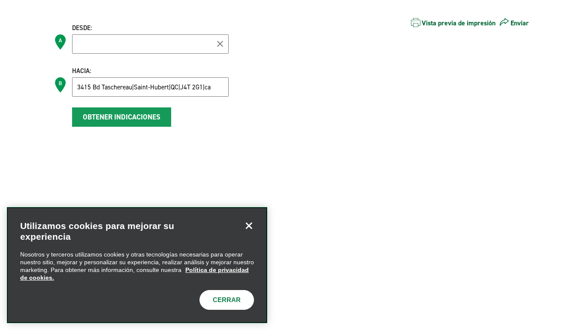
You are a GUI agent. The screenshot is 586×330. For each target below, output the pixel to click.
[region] (137, 265)
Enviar (519, 23)
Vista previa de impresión (458, 23)
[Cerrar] (249, 225)
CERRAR (227, 299)
